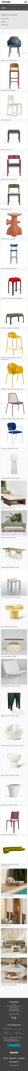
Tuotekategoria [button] (5, 18)
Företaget (13, 1058)
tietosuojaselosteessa (9, 1041)
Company (21, 1058)
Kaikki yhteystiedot (14, 1014)
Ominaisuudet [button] (4, 25)
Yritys (5, 1058)
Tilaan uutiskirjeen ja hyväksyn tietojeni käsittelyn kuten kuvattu (13, 1039)
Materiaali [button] (3, 21)
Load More (14, 988)
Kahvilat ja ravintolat (17, 5)
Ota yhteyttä (14, 1062)
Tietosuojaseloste (14, 1065)
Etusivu (3, 5)
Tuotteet (8, 5)
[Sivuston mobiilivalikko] (25, 2)
